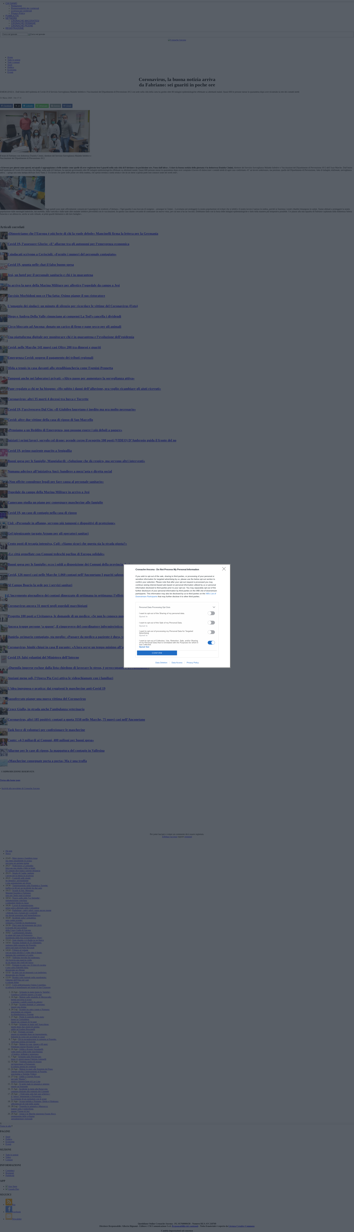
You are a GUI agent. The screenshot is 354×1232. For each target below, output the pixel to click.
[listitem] (177, 607)
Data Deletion (161, 662)
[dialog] (177, 616)
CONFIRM (157, 653)
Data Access (177, 662)
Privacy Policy (193, 662)
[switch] (211, 613)
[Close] (224, 569)
